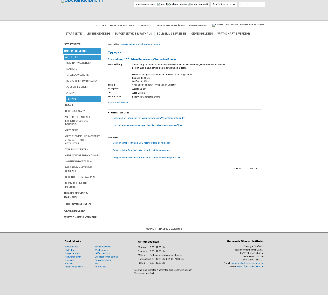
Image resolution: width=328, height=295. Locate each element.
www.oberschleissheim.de (250, 266)
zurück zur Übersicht (118, 102)
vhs (96, 263)
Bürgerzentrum (72, 253)
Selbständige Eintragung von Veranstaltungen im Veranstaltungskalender (149, 118)
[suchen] (258, 4)
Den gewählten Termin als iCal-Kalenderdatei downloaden (141, 150)
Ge (96, 260)
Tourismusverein (103, 246)
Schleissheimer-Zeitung (107, 256)
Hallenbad (70, 250)
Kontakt (69, 263)
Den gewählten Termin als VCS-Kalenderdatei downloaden (141, 143)
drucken (238, 168)
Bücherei (69, 260)
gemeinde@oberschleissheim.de (247, 263)
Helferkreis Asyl (102, 253)
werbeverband (104, 260)
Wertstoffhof (71, 246)
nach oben (253, 168)
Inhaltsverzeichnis (74, 266)
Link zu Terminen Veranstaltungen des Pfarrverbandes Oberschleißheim (148, 125)
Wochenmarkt (101, 250)
